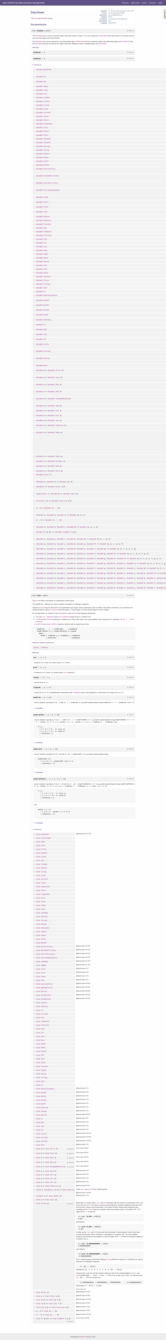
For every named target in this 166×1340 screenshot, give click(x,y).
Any (44, 81)
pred (59, 617)
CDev (45, 228)
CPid (45, 269)
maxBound (125, 41)
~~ (39, 520)
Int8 (45, 212)
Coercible (40, 501)
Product (59, 461)
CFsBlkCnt (47, 232)
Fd (44, 291)
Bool (45, 329)
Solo (58, 471)
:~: (55, 508)
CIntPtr (46, 101)
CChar (45, 90)
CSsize (46, 280)
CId (44, 243)
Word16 (46, 300)
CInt (45, 94)
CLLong (46, 105)
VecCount (47, 351)
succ (44, 617)
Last (58, 377)
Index (160, 3)
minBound (79, 41)
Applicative (42, 494)
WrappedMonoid (62, 399)
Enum (35, 18)
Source (144, 3)
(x (103, 786)
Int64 (45, 207)
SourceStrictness (50, 183)
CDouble (44, 853)
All (44, 77)
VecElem (46, 358)
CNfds (45, 258)
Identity (59, 425)
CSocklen (47, 276)
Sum (57, 466)
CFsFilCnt (47, 235)
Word (45, 365)
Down (58, 432)
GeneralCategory (50, 295)
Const (58, 487)
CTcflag (46, 284)
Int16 (45, 197)
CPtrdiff (47, 113)
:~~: (57, 520)
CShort (46, 120)
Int (44, 339)
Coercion (63, 501)
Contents (152, 3)
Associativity (49, 169)
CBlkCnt (46, 217)
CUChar (46, 131)
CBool (45, 86)
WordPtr (46, 165)
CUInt (45, 135)
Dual (58, 456)
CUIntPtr (47, 142)
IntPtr (46, 161)
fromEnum (54, 610)
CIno (45, 246)
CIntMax (46, 97)
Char (45, 334)
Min (57, 391)
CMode (45, 254)
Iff (57, 411)
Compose (66, 532)
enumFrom (39, 624)
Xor (57, 420)
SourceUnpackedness (51, 190)
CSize (45, 127)
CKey (45, 250)
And (57, 406)
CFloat (43, 857)
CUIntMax (47, 139)
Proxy (46, 475)
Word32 (46, 305)
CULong (46, 150)
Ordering (47, 320)
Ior (57, 415)
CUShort (46, 154)
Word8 (45, 315)
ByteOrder (47, 69)
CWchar (46, 157)
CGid (45, 239)
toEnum (49, 619)
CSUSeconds (45, 887)
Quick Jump (135, 3)
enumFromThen (51, 624)
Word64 (46, 310)
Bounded (44, 18)
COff (45, 265)
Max (57, 384)
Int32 (45, 202)
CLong (45, 109)
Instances (125, 3)
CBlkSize (47, 220)
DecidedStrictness (51, 176)
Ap (72, 494)
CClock (43, 849)
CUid (45, 288)
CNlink (46, 262)
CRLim (45, 273)
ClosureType (46, 838)
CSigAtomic (48, 124)
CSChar (46, 116)
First (58, 370)
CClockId (47, 224)
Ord (84, 36)
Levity (46, 344)
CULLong (46, 146)
